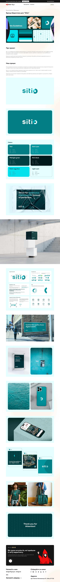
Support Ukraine (25, 1)
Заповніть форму (13, 578)
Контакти (32, 4)
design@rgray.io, (10, 571)
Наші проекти (26, 4)
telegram (18, 571)
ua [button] (52, 4)
